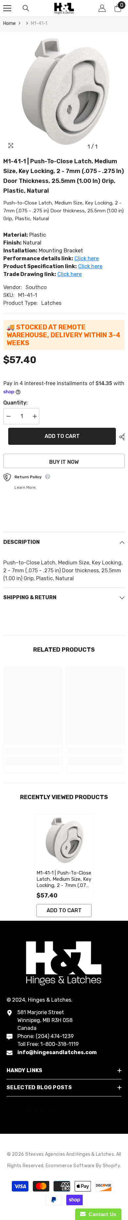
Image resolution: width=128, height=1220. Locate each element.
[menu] (7, 8)
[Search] (26, 8)
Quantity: (15, 403)
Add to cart (62, 436)
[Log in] (102, 8)
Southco (36, 287)
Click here (87, 258)
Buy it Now (64, 462)
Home (9, 23)
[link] (32, 751)
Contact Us (101, 1214)
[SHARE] (120, 437)
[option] (64, 92)
